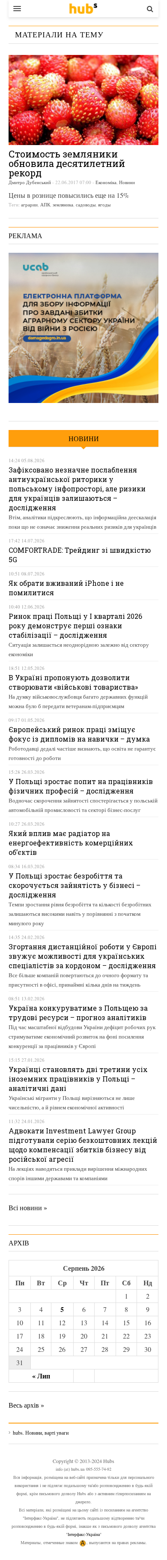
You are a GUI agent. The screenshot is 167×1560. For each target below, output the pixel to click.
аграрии (29, 204)
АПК (45, 204)
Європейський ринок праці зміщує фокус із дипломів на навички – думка (79, 734)
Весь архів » (26, 1404)
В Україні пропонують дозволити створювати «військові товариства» (73, 682)
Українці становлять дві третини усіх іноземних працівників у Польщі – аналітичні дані (78, 1079)
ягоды (104, 204)
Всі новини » (28, 1207)
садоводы (85, 204)
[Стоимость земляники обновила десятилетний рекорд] (83, 100)
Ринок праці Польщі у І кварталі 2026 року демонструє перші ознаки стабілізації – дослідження (75, 625)
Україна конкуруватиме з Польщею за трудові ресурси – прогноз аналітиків (78, 1012)
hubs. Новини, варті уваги (83, 8)
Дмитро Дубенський (30, 182)
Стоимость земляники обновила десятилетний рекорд (67, 163)
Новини (127, 182)
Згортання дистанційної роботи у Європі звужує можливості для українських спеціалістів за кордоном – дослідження (83, 956)
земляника (63, 204)
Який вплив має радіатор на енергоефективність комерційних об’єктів (71, 843)
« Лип (41, 1376)
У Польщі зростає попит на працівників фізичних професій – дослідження (81, 786)
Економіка (105, 182)
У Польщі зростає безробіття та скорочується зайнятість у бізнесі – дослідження (74, 885)
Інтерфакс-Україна (84, 1534)
